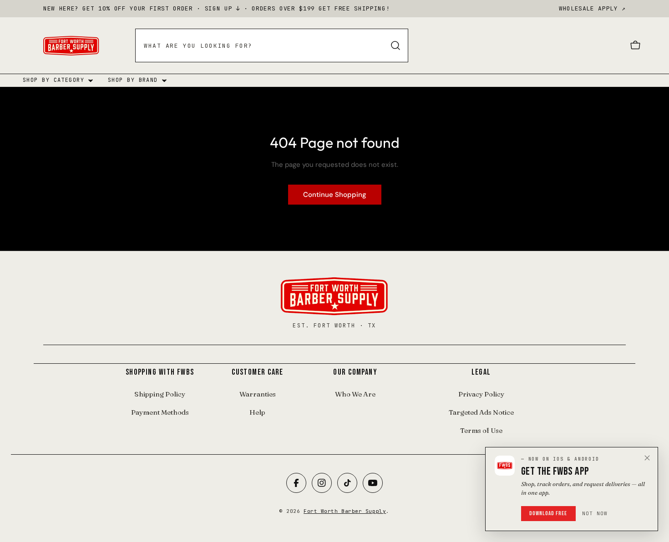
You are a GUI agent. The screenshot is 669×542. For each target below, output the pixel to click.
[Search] (395, 45)
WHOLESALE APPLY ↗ (592, 8)
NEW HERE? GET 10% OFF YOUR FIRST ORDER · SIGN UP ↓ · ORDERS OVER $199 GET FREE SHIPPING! (216, 8)
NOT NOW (595, 513)
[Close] (647, 458)
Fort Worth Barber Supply (345, 511)
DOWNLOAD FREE (548, 513)
